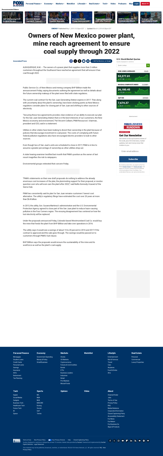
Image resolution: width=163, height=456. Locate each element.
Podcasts (122, 4)
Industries (64, 375)
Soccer (39, 408)
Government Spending (45, 357)
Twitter (75, 61)
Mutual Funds (65, 383)
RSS (135, 440)
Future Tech (17, 408)
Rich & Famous (113, 359)
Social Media (17, 397)
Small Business (42, 362)
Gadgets (16, 400)
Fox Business (18, 3)
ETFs (62, 370)
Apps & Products (113, 427)
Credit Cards (17, 362)
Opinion (64, 391)
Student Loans (18, 359)
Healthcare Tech (19, 405)
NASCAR (40, 403)
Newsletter (139, 440)
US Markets (65, 359)
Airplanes (111, 367)
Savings (16, 367)
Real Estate (94, 4)
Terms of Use (138, 166)
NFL (38, 395)
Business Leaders (67, 373)
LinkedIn (131, 440)
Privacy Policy (127, 166)
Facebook (71, 61)
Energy (55, 28)
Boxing (39, 405)
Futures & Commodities (69, 365)
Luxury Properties (138, 362)
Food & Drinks (112, 370)
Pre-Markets (65, 381)
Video (113, 4)
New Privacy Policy (39, 440)
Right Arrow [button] (159, 17)
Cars (109, 365)
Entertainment (113, 357)
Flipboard (127, 440)
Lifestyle (81, 4)
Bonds (63, 367)
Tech (105, 4)
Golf (38, 411)
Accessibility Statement (116, 416)
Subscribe (133, 159)
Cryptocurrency (66, 362)
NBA (38, 397)
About (110, 391)
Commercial (136, 359)
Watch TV (145, 4)
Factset (79, 442)
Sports (40, 391)
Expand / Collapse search (131, 4)
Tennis (39, 413)
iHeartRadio (148, 440)
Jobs (109, 397)
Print (83, 61)
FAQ (109, 405)
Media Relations (113, 408)
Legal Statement (39, 444)
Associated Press (20, 61)
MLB (38, 400)
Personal (135, 357)
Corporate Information (116, 411)
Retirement (17, 375)
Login (136, 4)
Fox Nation (111, 421)
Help (69, 440)
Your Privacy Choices (58, 440)
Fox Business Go (113, 424)
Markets (59, 4)
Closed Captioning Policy (116, 413)
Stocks (63, 357)
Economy (48, 4)
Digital (15, 395)
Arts (109, 373)
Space (15, 413)
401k (15, 373)
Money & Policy (42, 359)
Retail (63, 378)
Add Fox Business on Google (102, 61)
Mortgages (17, 357)
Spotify (144, 440)
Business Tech (18, 403)
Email (88, 61)
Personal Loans (18, 365)
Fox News (111, 419)
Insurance (16, 370)
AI (14, 411)
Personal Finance (33, 4)
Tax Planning (17, 378)
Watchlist (71, 4)
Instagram (118, 440)
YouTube (123, 440)
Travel (110, 362)
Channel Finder (113, 395)
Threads (79, 61)
